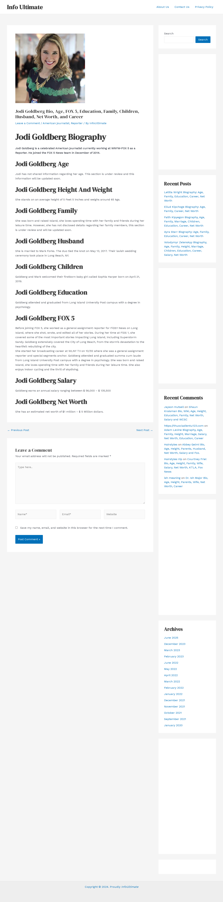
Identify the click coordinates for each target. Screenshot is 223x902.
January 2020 (173, 725)
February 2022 (174, 687)
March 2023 (172, 650)
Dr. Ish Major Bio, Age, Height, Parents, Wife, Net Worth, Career (186, 482)
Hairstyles (170, 444)
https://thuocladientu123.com (183, 425)
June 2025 (171, 637)
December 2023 (174, 644)
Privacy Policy (204, 7)
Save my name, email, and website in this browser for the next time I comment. (74, 527)
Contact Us (182, 7)
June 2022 (171, 662)
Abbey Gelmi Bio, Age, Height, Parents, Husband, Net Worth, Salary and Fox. (185, 448)
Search (169, 33)
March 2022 (172, 681)
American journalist (56, 123)
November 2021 (174, 706)
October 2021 (173, 712)
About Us (162, 7)
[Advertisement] (187, 112)
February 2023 (174, 656)
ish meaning (172, 478)
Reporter (77, 123)
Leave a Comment (27, 123)
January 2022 (173, 694)
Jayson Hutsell (174, 407)
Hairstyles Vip (173, 459)
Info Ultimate (25, 7)
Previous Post (18, 430)
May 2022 (170, 669)
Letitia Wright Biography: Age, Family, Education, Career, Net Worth (184, 196)
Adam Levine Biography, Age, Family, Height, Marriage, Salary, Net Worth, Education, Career (185, 434)
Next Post (144, 430)
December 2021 (174, 700)
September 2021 (175, 719)
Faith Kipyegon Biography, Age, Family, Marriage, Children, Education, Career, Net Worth (184, 221)
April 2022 (171, 675)
